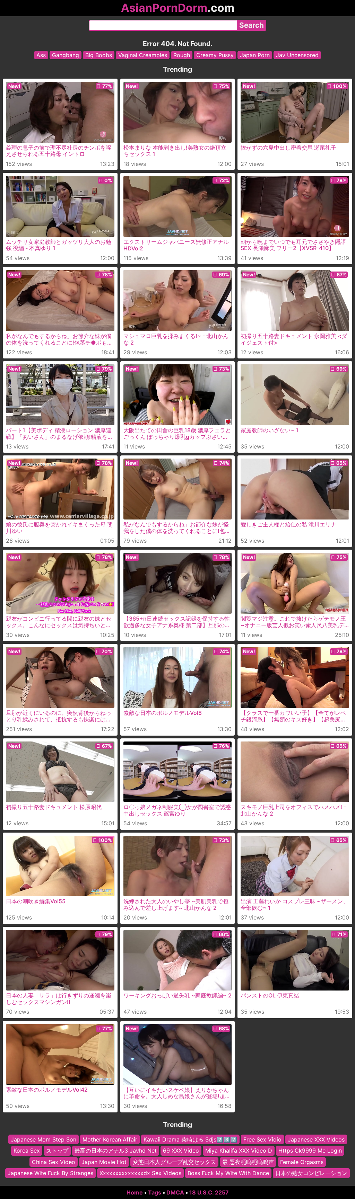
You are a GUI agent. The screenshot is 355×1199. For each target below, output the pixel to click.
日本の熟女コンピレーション (311, 1173)
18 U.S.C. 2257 (209, 1192)
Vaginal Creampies (142, 55)
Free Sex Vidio (262, 1139)
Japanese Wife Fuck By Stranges (50, 1173)
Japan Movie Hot (104, 1161)
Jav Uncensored (297, 55)
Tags (154, 1192)
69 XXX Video (181, 1150)
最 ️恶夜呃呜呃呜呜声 (248, 1161)
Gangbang (65, 55)
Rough (181, 55)
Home (135, 1192)
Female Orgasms (301, 1161)
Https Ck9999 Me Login (310, 1150)
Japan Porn (255, 55)
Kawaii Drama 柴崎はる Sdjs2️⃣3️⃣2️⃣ (190, 1139)
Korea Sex (27, 1150)
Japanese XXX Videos (316, 1139)
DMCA (175, 1192)
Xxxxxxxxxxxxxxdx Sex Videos (140, 1173)
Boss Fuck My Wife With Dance (228, 1173)
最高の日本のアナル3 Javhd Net (116, 1150)
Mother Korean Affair (110, 1139)
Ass (41, 55)
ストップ (57, 1150)
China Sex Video (53, 1161)
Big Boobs (98, 55)
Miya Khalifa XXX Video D (238, 1150)
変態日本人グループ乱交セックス (174, 1161)
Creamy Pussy (215, 55)
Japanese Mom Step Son (43, 1139)
